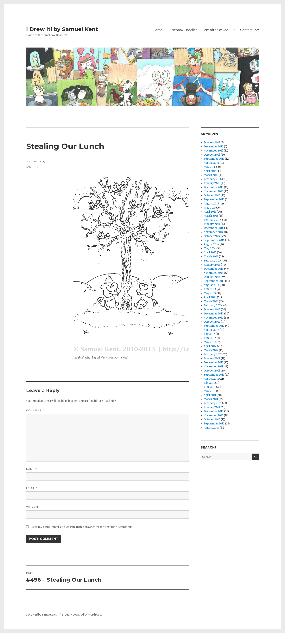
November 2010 (213, 415)
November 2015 (213, 191)
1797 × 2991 (32, 166)
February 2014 (213, 260)
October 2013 (212, 277)
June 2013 (210, 289)
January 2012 (212, 358)
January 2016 (212, 183)
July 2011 (209, 382)
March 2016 (211, 175)
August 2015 (211, 203)
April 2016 (210, 171)
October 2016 (212, 154)
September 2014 (214, 240)
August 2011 (211, 378)
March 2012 (211, 350)
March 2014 (211, 256)
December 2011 (213, 362)
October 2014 (212, 236)
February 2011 (212, 403)
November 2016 (213, 150)
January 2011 (212, 407)
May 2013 (210, 293)
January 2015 (212, 224)
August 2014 (211, 244)
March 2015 (211, 215)
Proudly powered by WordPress (82, 614)
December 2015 (213, 187)
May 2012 (210, 342)
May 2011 (209, 391)
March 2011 (211, 399)
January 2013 (212, 309)
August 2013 (211, 285)
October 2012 (212, 321)
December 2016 (213, 146)
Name (31, 469)
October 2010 (212, 419)
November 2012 (213, 317)
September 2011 (214, 374)
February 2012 (213, 354)
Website (32, 506)
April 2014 (210, 252)
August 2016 (211, 163)
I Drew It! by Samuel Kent (62, 29)
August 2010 (211, 427)
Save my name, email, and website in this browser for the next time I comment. (81, 527)
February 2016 (213, 179)
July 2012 (209, 334)
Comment (33, 410)
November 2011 (213, 366)
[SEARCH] (255, 457)
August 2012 (211, 330)
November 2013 (213, 273)
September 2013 (214, 281)
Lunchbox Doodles (182, 30)
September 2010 (214, 423)
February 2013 (213, 305)
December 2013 (214, 268)
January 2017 (212, 142)
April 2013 (210, 297)
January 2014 (212, 264)
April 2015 (210, 211)
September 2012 (214, 325)
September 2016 (214, 158)
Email (31, 488)
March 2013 (211, 301)
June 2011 (210, 387)
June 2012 (210, 338)
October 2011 (212, 370)
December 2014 (214, 228)
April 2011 (210, 395)
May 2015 (210, 207)
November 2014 (213, 232)
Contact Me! (249, 30)
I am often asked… (217, 30)
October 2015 (212, 195)
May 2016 (210, 167)
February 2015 (213, 220)
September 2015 (214, 199)
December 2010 (214, 411)
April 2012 (210, 346)
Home (157, 30)
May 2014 (210, 248)
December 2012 (214, 313)
